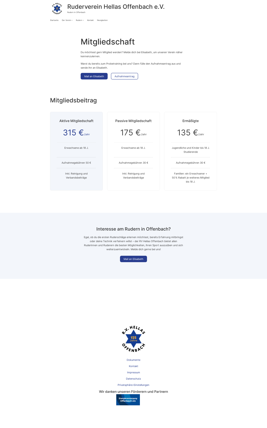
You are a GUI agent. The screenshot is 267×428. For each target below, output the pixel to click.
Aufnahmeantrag (124, 76)
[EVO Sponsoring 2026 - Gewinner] (119, 404)
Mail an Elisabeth (94, 76)
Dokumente (133, 359)
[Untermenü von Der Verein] (72, 20)
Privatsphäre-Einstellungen (133, 384)
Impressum (133, 372)
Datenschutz (133, 378)
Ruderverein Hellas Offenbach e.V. (116, 6)
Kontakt (133, 366)
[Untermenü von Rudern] (83, 20)
